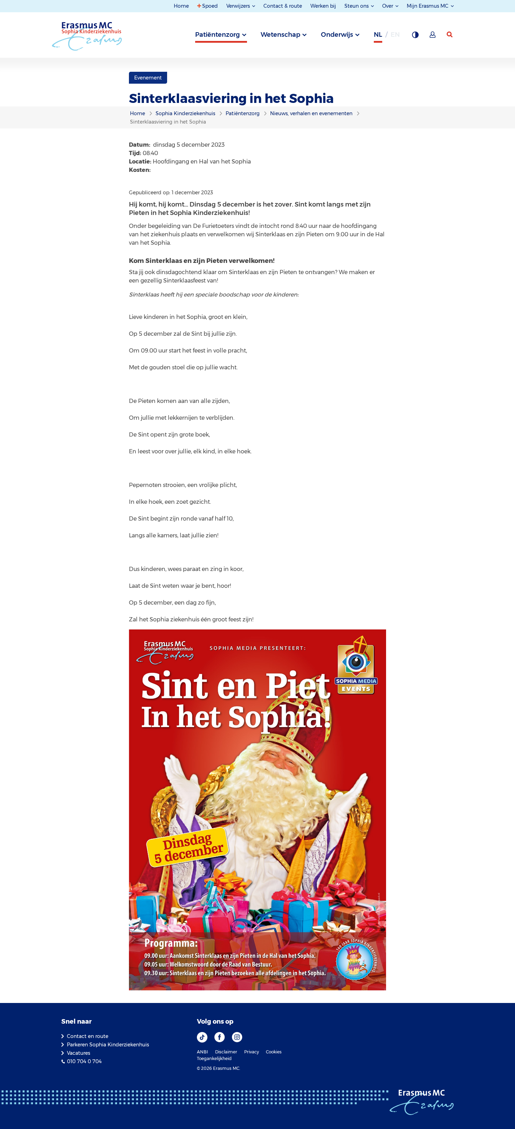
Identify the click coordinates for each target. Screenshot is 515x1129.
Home (181, 6)
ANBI (202, 1051)
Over (388, 6)
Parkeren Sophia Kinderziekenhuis (108, 1044)
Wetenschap (280, 35)
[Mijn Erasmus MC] (433, 37)
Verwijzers (238, 6)
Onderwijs (337, 35)
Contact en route (87, 1036)
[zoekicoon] (450, 35)
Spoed (210, 6)
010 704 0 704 (84, 1061)
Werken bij (323, 6)
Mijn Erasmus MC (428, 6)
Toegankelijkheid (214, 1058)
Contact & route (282, 6)
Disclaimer (226, 1051)
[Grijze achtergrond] (415, 37)
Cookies (274, 1051)
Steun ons (357, 6)
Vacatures (78, 1053)
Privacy (251, 1051)
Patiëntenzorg (217, 35)
